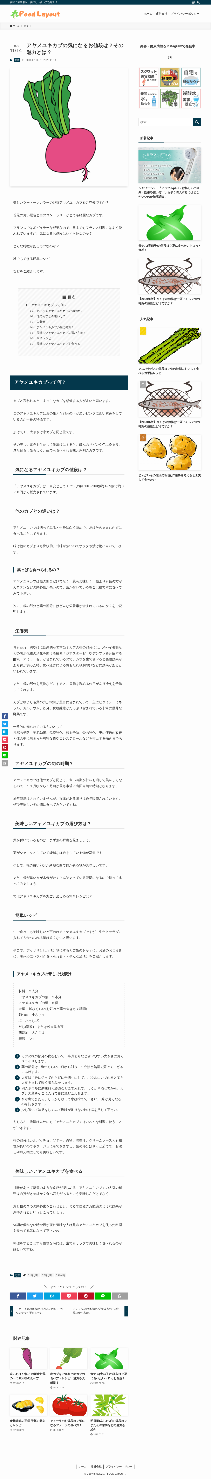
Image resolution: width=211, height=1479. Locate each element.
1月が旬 (60, 1275)
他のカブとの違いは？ (51, 316)
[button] (18, 1296)
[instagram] (193, 2)
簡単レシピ (44, 338)
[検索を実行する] (197, 122)
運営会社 (96, 1466)
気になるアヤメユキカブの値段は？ (60, 310)
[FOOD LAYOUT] (35, 13)
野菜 (17, 60)
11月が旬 (33, 1275)
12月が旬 (47, 1275)
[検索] (198, 2)
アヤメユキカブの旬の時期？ (55, 327)
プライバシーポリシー (119, 1466)
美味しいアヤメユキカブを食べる (58, 343)
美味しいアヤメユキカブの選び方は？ (61, 332)
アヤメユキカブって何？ (49, 305)
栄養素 (41, 321)
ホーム (83, 1466)
